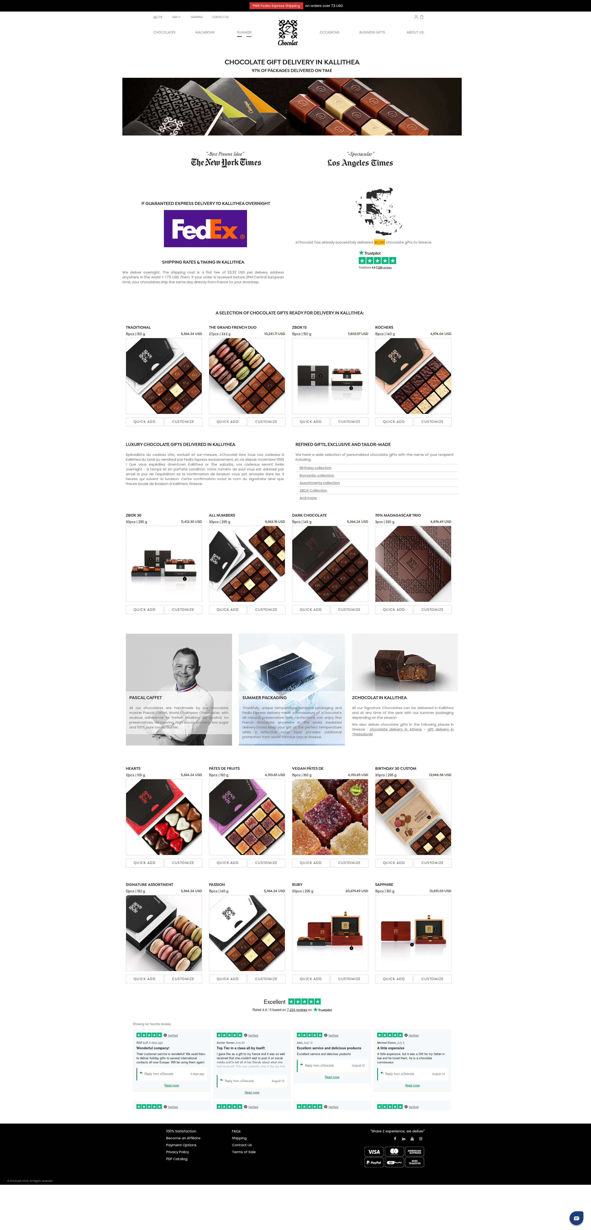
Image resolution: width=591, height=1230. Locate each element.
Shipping (239, 1138)
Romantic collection (317, 475)
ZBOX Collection (313, 490)
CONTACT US (220, 17)
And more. (308, 497)
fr (160, 17)
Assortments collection (320, 482)
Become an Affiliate (183, 1138)
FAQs (236, 1131)
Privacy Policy (177, 1151)
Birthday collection (316, 467)
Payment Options (181, 1145)
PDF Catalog (176, 1158)
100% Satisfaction (181, 1131)
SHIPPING (197, 17)
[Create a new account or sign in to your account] (416, 17)
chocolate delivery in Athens (396, 729)
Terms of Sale (244, 1151)
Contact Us (242, 1145)
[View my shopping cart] (422, 17)
